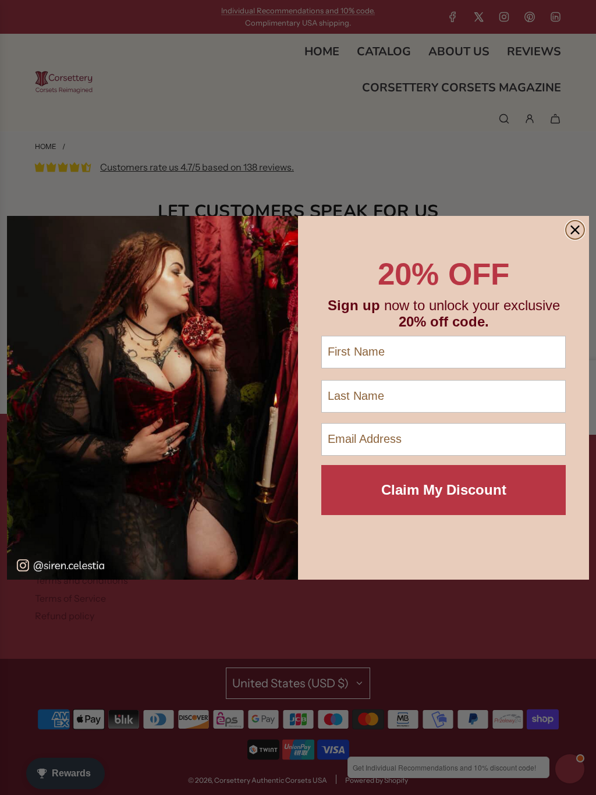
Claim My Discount (443, 490)
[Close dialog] (575, 230)
